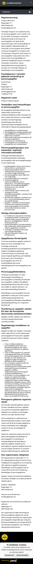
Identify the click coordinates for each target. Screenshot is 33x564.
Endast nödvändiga (22, 555)
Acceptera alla (9, 555)
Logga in (6, 12)
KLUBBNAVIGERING (18, 3)
